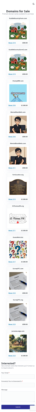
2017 (12, 262)
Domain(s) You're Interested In (11, 381)
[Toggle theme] (33, 4)
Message (4, 390)
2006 (12, 105)
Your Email (5, 373)
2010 (12, 199)
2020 (12, 293)
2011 (12, 168)
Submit (18, 407)
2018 (12, 43)
